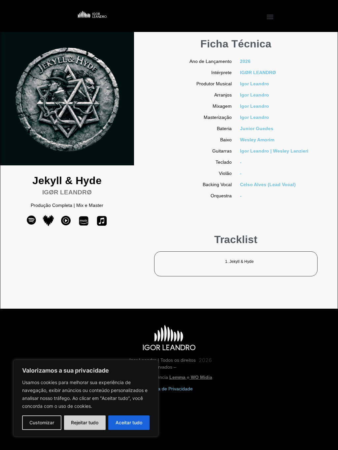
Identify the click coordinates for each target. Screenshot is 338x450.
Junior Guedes (256, 128)
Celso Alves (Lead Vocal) (268, 184)
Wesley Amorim (257, 139)
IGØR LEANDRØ (258, 72)
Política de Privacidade (169, 388)
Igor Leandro (254, 83)
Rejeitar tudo (84, 422)
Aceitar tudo (129, 422)
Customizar (41, 422)
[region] (85, 398)
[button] (270, 16)
